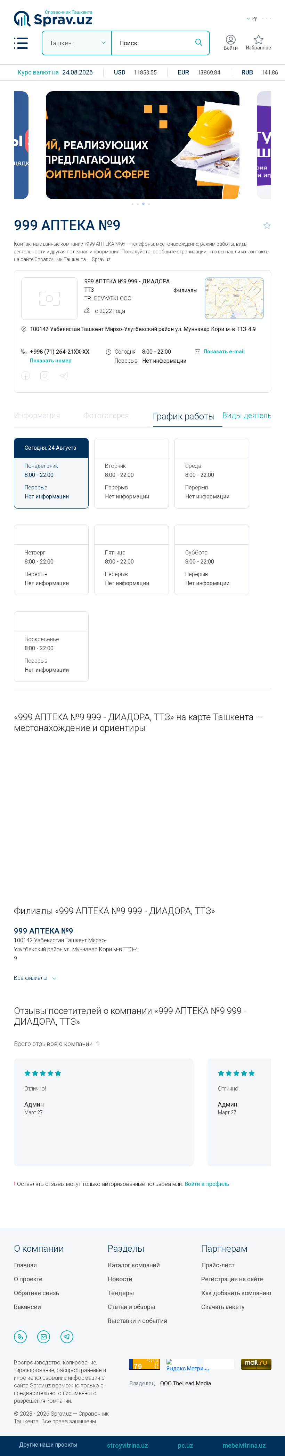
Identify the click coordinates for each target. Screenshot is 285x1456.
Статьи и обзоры (131, 1307)
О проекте (28, 1279)
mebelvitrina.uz (244, 1445)
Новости (120, 1279)
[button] (21, 43)
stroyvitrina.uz (127, 1445)
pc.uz (185, 1445)
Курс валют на (38, 72)
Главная (25, 1265)
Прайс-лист (218, 1265)
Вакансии (27, 1307)
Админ (34, 1104)
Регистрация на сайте (232, 1279)
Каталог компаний (134, 1265)
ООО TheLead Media (185, 1383)
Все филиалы (30, 978)
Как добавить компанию (236, 1293)
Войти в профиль (207, 1184)
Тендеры (121, 1293)
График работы (184, 416)
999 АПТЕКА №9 (43, 931)
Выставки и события (137, 1320)
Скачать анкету (223, 1307)
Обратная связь (36, 1293)
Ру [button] (254, 18)
